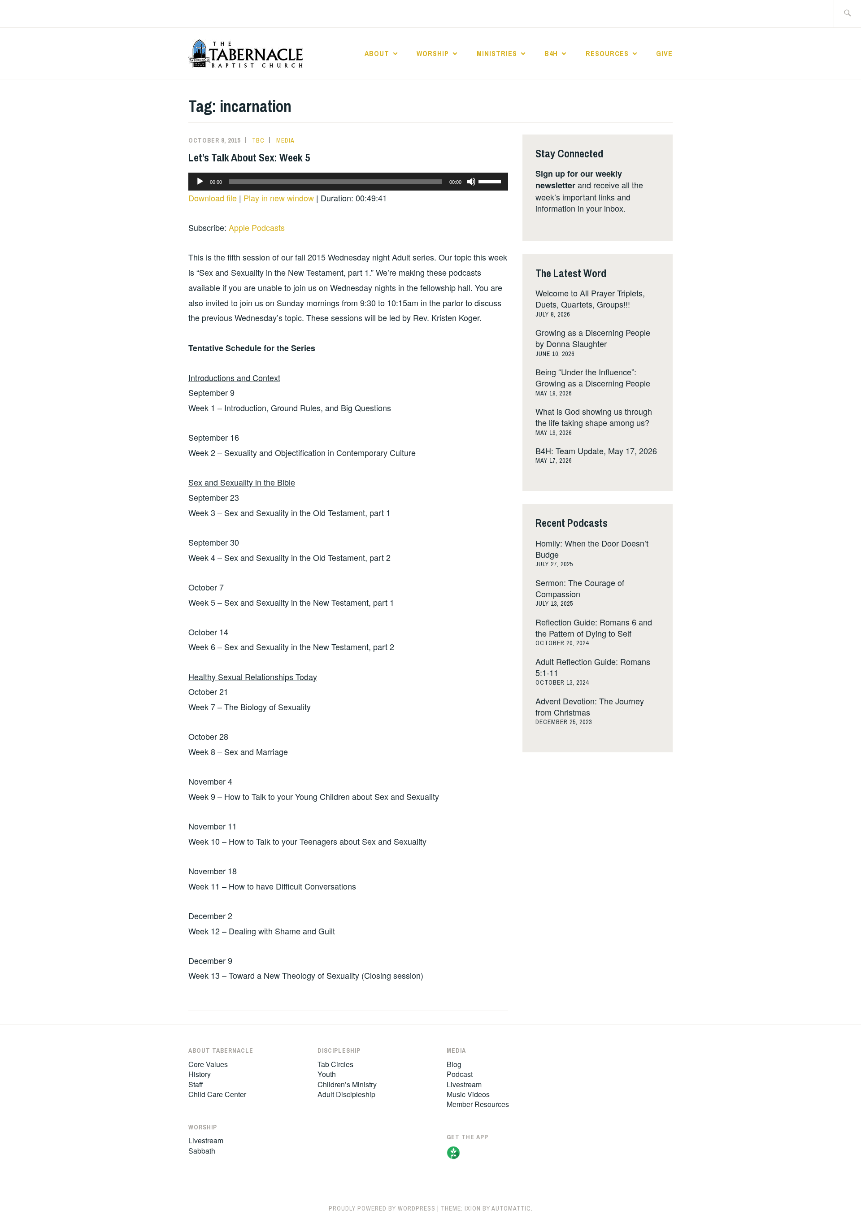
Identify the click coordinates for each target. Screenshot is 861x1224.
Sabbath (201, 1151)
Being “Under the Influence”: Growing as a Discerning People (592, 377)
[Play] (200, 181)
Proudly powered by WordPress (382, 1208)
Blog (454, 1064)
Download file (212, 198)
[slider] (491, 181)
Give (664, 53)
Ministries (497, 53)
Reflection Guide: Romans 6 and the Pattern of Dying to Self (593, 627)
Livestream (205, 1140)
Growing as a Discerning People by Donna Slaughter (592, 337)
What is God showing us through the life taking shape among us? (593, 416)
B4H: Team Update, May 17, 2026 (596, 450)
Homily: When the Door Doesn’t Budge (591, 548)
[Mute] (471, 181)
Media (285, 140)
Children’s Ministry (347, 1084)
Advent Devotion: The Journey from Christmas (589, 706)
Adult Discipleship (346, 1094)
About (377, 53)
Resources (607, 53)
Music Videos (468, 1094)
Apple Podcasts (257, 227)
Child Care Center (217, 1094)
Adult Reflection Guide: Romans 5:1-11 (592, 666)
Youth (326, 1074)
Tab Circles (335, 1064)
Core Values (208, 1064)
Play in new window (279, 198)
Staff (195, 1084)
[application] (348, 182)
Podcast (460, 1074)
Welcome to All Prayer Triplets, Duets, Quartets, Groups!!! (590, 298)
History (199, 1074)
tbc (258, 140)
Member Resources (478, 1104)
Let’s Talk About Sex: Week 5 (249, 157)
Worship (433, 53)
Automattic (511, 1208)
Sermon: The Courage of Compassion (579, 588)
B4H (551, 53)
